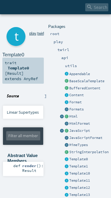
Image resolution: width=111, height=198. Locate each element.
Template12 (79, 188)
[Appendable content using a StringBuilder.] (66, 88)
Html (73, 116)
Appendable (79, 74)
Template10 (79, 173)
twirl (40, 33)
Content (76, 95)
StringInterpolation (89, 152)
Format (75, 102)
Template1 (78, 166)
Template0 (78, 159)
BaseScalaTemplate (86, 81)
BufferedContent (84, 88)
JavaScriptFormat (85, 138)
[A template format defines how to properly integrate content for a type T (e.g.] (66, 102)
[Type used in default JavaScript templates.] (66, 131)
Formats (76, 109)
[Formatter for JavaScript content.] (66, 138)
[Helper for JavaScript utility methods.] (61, 131)
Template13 (79, 195)
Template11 (79, 180)
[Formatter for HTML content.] (66, 123)
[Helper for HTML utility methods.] (61, 116)
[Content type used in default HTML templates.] (66, 116)
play (32, 33)
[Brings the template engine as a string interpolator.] (66, 152)
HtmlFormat (79, 123)
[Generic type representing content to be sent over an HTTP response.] (66, 95)
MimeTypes (78, 145)
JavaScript (79, 131)
